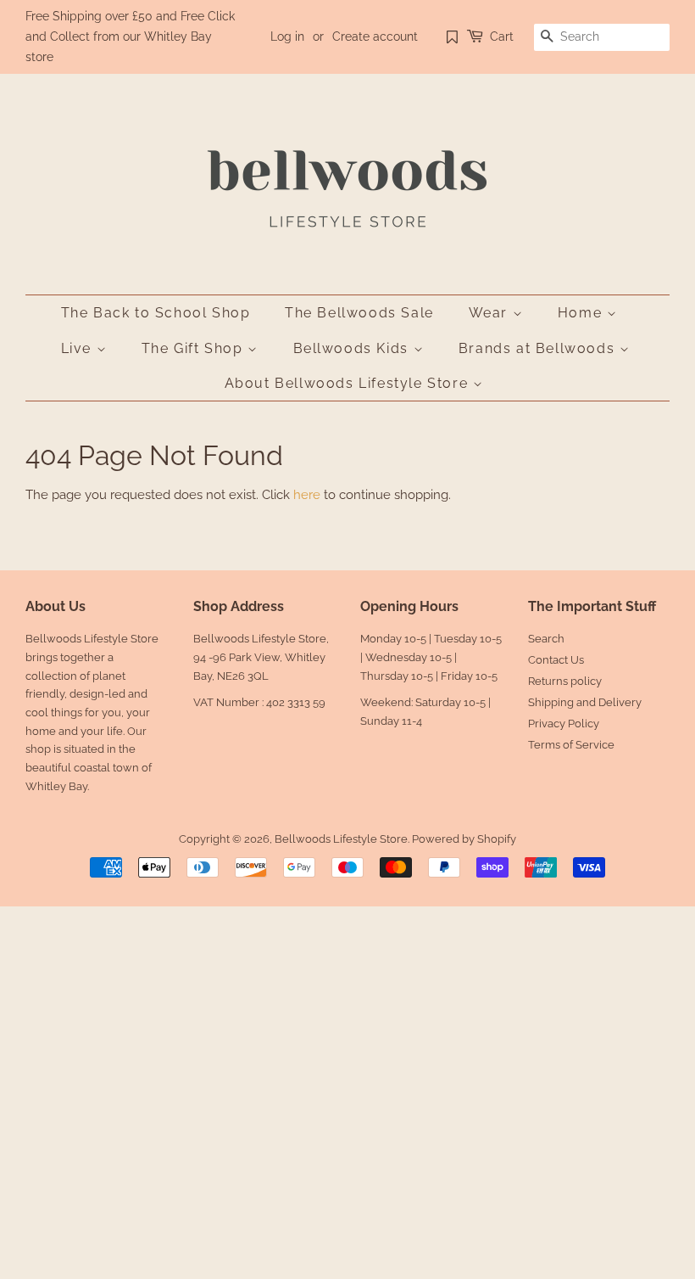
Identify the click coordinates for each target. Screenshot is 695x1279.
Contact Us (556, 660)
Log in (287, 36)
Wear (491, 313)
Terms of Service (571, 744)
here (306, 494)
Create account (375, 36)
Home (582, 313)
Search (546, 638)
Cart (502, 36)
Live (79, 348)
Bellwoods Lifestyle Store (341, 839)
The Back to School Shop (156, 313)
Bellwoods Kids (353, 348)
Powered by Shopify (464, 839)
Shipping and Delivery (585, 702)
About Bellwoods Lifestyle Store (349, 383)
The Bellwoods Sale (359, 313)
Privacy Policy (563, 723)
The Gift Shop (194, 348)
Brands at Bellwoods (539, 348)
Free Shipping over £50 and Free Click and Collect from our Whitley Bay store (130, 36)
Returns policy (565, 681)
